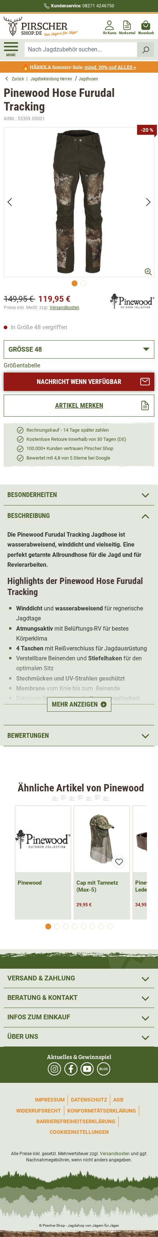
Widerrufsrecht (38, 1111)
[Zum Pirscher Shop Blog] (103, 1068)
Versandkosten (64, 307)
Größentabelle (22, 365)
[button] (79, 515)
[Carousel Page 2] (57, 926)
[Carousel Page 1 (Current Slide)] (48, 926)
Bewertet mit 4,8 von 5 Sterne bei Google (68, 458)
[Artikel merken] (119, 862)
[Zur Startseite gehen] (41, 26)
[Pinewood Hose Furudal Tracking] (79, 202)
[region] (79, 208)
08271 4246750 (82, 5)
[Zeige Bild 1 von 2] (75, 283)
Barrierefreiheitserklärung (75, 1121)
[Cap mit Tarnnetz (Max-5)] (101, 839)
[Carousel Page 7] (101, 926)
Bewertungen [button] (28, 735)
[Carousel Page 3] (66, 926)
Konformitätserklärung (101, 1111)
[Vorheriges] (9, 202)
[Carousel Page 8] (110, 926)
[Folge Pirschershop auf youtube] (87, 1068)
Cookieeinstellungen (79, 1132)
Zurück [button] (19, 78)
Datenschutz (89, 1100)
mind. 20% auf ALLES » (110, 67)
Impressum (50, 1100)
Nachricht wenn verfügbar (79, 381)
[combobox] (81, 49)
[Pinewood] (132, 300)
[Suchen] (145, 49)
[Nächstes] (148, 202)
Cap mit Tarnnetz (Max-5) (97, 886)
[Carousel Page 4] (75, 926)
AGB (118, 1100)
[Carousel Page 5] (83, 926)
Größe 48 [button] (25, 349)
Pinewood (30, 882)
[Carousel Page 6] (92, 926)
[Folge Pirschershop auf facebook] (71, 1068)
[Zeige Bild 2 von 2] (83, 283)
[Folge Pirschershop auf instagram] (54, 1068)
